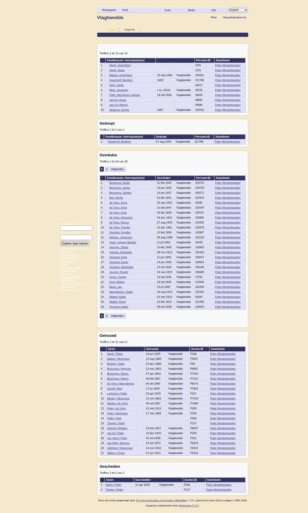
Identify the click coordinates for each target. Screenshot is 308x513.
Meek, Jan (115, 287)
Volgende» (117, 169)
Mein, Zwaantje (118, 90)
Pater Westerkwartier (228, 65)
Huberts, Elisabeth (120, 252)
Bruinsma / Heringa (119, 368)
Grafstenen (67, 280)
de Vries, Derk (118, 212)
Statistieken (67, 286)
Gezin (112, 349)
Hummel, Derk (118, 257)
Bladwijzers (67, 261)
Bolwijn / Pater (116, 363)
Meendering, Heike (121, 292)
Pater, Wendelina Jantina (124, 95)
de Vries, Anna (118, 202)
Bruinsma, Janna (119, 187)
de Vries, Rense (119, 222)
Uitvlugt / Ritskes (117, 428)
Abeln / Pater (115, 354)
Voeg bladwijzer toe (234, 17)
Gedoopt (161, 136)
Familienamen (69, 255)
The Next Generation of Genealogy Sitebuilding (161, 500)
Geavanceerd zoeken (73, 249)
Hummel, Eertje (118, 262)
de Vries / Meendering (120, 383)
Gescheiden (143, 479)
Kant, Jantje (116, 85)
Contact (65, 252)
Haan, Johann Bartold (122, 242)
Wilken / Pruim (116, 453)
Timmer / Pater (116, 423)
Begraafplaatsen (70, 277)
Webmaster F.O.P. (189, 505)
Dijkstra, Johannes (120, 237)
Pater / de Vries (116, 408)
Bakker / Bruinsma (118, 358)
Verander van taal (71, 290)
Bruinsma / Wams (118, 373)
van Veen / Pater (117, 438)
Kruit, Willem (117, 282)
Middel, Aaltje (117, 297)
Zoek (125, 10)
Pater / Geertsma (117, 413)
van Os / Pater (115, 433)
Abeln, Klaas (117, 70)
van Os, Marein (118, 105)
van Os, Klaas (117, 100)
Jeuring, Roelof (118, 272)
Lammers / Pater (117, 393)
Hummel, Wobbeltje (121, 267)
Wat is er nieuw (69, 258)
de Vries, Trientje (119, 227)
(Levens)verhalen (71, 267)
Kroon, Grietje (117, 277)
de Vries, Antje (118, 207)
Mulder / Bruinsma (118, 398)
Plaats (112, 29)
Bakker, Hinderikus (120, 75)
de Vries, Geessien (121, 217)
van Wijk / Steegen (118, 443)
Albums (64, 274)
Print (214, 17)
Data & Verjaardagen (73, 283)
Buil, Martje (116, 197)
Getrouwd (152, 349)
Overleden (164, 178)
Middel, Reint (117, 301)
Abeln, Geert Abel (120, 65)
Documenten (68, 271)
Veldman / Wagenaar (120, 448)
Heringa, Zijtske (119, 247)
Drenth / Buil (114, 388)
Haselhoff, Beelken (121, 80)
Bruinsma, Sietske (120, 192)
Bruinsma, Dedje (119, 183)
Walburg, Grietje (119, 110)
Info (213, 10)
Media (191, 10)
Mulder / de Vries (117, 403)
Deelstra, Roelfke (120, 232)
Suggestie (129, 29)
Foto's (63, 264)
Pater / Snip (114, 418)
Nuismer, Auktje (118, 306)
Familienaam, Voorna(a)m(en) (126, 60)
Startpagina (109, 10)
